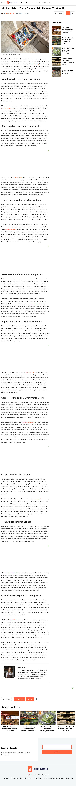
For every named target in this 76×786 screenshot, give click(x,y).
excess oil (38, 499)
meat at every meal (7, 108)
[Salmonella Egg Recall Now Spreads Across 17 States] (56, 61)
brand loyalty (18, 177)
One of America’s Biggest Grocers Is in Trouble (68, 72)
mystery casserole (28, 422)
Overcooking (30, 372)
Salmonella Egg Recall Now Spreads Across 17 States (68, 61)
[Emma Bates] (2, 13)
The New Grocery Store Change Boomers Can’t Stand (67, 40)
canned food (13, 620)
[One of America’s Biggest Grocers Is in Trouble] (56, 71)
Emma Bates (10, 13)
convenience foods (36, 304)
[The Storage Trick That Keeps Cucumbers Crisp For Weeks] (56, 51)
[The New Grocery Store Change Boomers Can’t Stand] (56, 40)
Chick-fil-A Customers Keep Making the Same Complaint (67, 30)
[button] (3, 2)
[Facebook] (68, 13)
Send (55, 752)
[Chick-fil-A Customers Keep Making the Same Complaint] (56, 30)
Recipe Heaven (33, 775)
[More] (72, 13)
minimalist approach (10, 229)
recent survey (34, 64)
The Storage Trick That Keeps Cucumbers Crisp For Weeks (68, 51)
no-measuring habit (11, 573)
